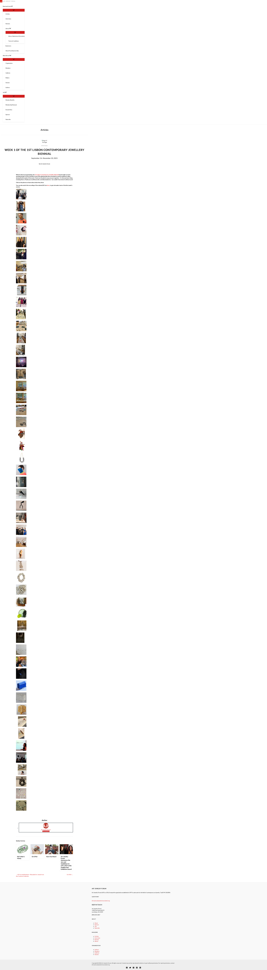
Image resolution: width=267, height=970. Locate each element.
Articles (97, 936)
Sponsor (97, 924)
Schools (97, 954)
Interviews (97, 938)
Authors (97, 949)
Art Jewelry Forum (45, 163)
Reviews (97, 939)
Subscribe (97, 928)
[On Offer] (37, 853)
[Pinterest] (137, 968)
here (48, 185)
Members (97, 951)
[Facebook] (127, 968)
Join (96, 926)
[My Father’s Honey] (22, 853)
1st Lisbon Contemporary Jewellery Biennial (47, 174)
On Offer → (70, 874)
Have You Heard (51, 856)
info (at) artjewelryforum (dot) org (101, 900)
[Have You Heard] (51, 853)
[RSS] (140, 968)
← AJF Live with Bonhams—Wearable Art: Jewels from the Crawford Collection (30, 875)
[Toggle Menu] (14, 10)
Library (96, 941)
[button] (12, 6)
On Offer (35, 856)
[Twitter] (130, 968)
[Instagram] (133, 968)
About (96, 923)
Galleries (97, 953)
